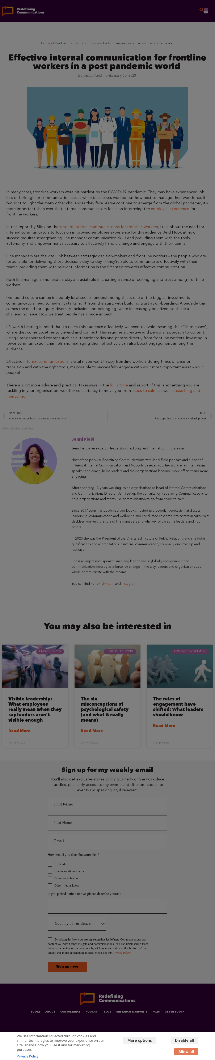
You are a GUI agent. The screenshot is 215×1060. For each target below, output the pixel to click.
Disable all (184, 1040)
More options (139, 1040)
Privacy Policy (27, 1056)
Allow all (186, 1051)
